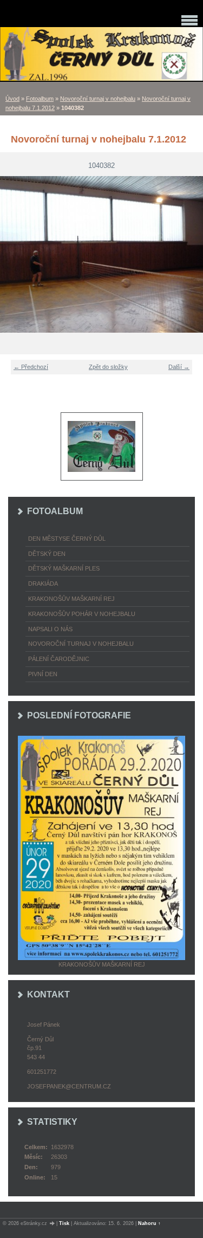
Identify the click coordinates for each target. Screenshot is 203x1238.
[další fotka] (188, 254)
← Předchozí (31, 367)
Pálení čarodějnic (58, 659)
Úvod (12, 98)
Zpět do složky (108, 367)
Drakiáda (43, 583)
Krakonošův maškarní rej (71, 598)
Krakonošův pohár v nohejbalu (81, 614)
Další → (178, 367)
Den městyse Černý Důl (67, 538)
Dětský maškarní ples (64, 568)
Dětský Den (47, 553)
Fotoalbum (40, 98)
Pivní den (42, 674)
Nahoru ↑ (149, 1223)
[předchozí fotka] (15, 254)
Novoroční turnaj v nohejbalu (97, 98)
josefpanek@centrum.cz (69, 1086)
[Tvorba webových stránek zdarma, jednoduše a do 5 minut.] (52, 1223)
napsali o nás (50, 629)
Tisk (64, 1223)
